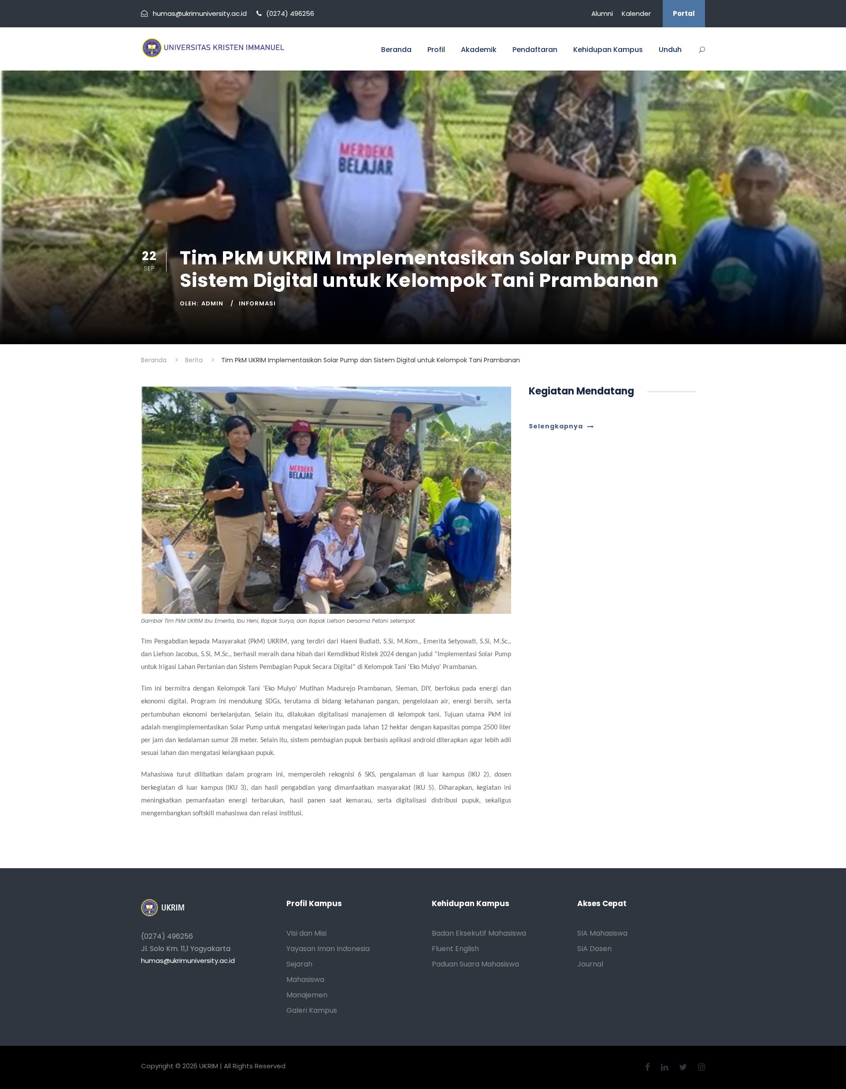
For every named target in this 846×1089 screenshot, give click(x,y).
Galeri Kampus (311, 1010)
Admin (212, 303)
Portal (684, 13)
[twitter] (684, 1067)
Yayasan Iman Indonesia (328, 949)
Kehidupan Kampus (608, 50)
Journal (590, 964)
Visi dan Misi (306, 933)
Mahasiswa (305, 979)
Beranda (396, 50)
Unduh (670, 50)
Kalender (636, 13)
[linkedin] (665, 1067)
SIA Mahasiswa (602, 933)
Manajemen (306, 995)
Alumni (602, 13)
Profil (436, 50)
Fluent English (455, 949)
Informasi (257, 303)
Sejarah (299, 964)
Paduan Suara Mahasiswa (475, 964)
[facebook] (648, 1067)
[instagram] (701, 1067)
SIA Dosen (594, 949)
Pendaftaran (534, 50)
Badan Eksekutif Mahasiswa (479, 933)
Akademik (479, 50)
